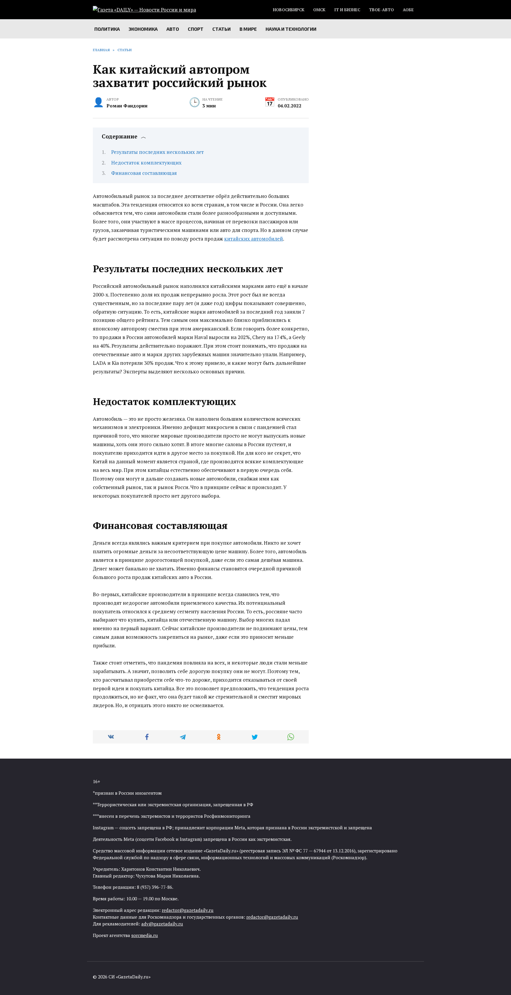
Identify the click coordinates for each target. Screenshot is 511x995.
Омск (319, 9)
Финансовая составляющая (144, 173)
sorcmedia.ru (144, 935)
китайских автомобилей (253, 238)
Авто (172, 29)
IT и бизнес (347, 9)
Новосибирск (288, 9)
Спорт (195, 29)
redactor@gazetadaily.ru (188, 910)
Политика (107, 29)
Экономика (143, 29)
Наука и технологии (291, 29)
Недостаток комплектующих (146, 162)
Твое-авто (381, 9)
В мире (248, 29)
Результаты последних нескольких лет (157, 152)
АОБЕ (408, 9)
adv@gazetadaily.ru (162, 924)
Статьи (221, 29)
